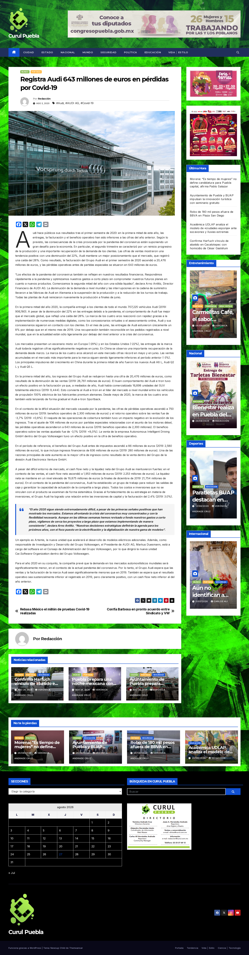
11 (28, 838)
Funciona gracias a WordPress (25, 948)
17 (12, 846)
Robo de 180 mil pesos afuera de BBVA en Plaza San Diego (152, 746)
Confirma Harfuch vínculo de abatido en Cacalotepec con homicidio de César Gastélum (209, 244)
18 (28, 846)
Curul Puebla (23, 36)
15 (92, 838)
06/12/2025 (202, 596)
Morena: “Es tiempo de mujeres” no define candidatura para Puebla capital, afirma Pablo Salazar (213, 182)
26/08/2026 (25, 753)
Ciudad (28, 52)
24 (12, 854)
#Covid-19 (87, 103)
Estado (47, 52)
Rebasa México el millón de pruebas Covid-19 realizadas (55, 611)
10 (12, 838)
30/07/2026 (202, 325)
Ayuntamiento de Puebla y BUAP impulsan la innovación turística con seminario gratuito (212, 199)
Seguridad (108, 52)
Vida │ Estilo (178, 52)
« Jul (11, 873)
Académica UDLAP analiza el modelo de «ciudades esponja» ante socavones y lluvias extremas (213, 228)
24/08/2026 (202, 421)
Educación (152, 52)
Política (130, 52)
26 (44, 854)
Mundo (87, 52)
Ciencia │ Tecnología (229, 948)
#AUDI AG (72, 103)
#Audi (60, 103)
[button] (237, 52)
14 (76, 838)
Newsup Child (57, 948)
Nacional (68, 52)
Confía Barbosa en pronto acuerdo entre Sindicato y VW (138, 611)
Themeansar (76, 948)
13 (60, 838)
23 (109, 846)
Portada (36, 72)
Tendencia (198, 306)
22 (93, 846)
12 (44, 838)
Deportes (208, 492)
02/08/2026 (202, 511)
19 (44, 846)
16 (109, 838)
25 (28, 854)
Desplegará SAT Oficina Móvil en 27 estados (212, 414)
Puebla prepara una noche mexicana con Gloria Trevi (92, 683)
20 (60, 846)
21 (76, 846)
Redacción (44, 98)
